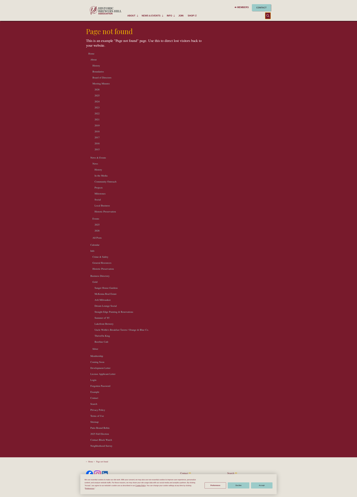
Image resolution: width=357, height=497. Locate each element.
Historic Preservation (105, 211)
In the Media (101, 175)
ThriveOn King (102, 335)
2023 (97, 107)
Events (95, 218)
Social (98, 199)
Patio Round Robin (99, 427)
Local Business (102, 205)
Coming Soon (97, 362)
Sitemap (94, 421)
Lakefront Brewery (104, 323)
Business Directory (100, 275)
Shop (191, 15)
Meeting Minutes (101, 83)
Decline (239, 485)
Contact (261, 7)
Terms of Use (97, 415)
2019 (97, 125)
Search (93, 403)
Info (169, 15)
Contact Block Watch (101, 439)
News (95, 163)
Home (91, 53)
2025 (97, 95)
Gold (94, 281)
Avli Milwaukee (103, 299)
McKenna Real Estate (106, 293)
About (131, 15)
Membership (96, 356)
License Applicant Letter (102, 374)
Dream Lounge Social (106, 305)
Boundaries (98, 71)
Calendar (94, 244)
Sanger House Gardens (106, 287)
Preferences (215, 485)
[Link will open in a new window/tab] (89, 474)
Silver (95, 348)
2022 (97, 113)
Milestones (100, 193)
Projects (99, 187)
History (96, 65)
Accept (262, 485)
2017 (97, 137)
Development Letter (100, 368)
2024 (97, 101)
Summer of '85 (102, 317)
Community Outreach (105, 181)
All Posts (97, 237)
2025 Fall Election (99, 433)
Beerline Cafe (101, 341)
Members (243, 7)
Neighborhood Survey (101, 445)
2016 (97, 143)
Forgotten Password (100, 386)
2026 (97, 89)
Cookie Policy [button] (140, 486)
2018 (97, 131)
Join (181, 15)
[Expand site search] (265, 15)
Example (94, 392)
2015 (97, 149)
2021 (97, 119)
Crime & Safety (100, 256)
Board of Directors (101, 77)
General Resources (101, 262)
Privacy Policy (97, 409)
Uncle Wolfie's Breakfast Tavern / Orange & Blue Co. (122, 329)
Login (93, 380)
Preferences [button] (89, 488)
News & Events (151, 15)
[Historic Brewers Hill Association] (105, 10)
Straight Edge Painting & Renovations (114, 311)
